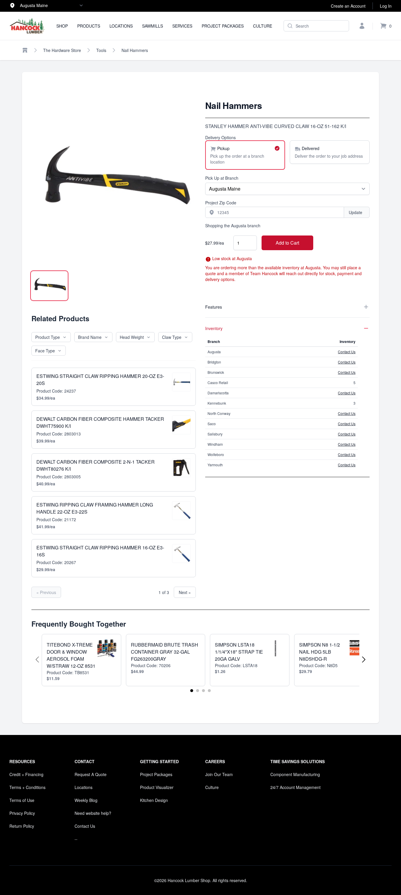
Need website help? (93, 813)
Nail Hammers (135, 50)
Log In (386, 6)
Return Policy (21, 826)
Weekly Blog (86, 800)
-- (76, 839)
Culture (262, 26)
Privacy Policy (22, 813)
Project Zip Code (220, 203)
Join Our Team (219, 774)
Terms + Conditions (27, 787)
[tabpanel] (113, 182)
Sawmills (152, 26)
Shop (62, 26)
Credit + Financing (26, 774)
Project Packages (223, 26)
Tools (101, 50)
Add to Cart (287, 242)
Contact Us (346, 351)
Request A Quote (91, 774)
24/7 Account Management (295, 787)
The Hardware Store (62, 50)
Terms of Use (21, 800)
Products (88, 26)
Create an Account (348, 6)
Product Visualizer (156, 787)
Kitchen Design (154, 800)
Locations (121, 26)
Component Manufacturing (295, 774)
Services (182, 26)
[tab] (49, 286)
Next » (185, 592)
